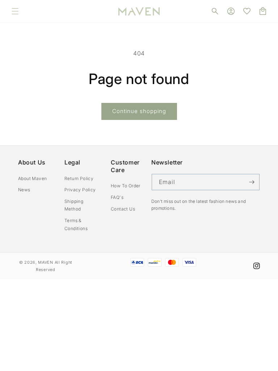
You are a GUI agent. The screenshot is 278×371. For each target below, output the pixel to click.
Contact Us (123, 209)
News (24, 189)
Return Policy (78, 178)
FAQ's (117, 197)
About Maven (32, 178)
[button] (15, 11)
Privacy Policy (80, 189)
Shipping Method (73, 205)
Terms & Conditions (76, 224)
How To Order (125, 185)
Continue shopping (139, 111)
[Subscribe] (252, 182)
